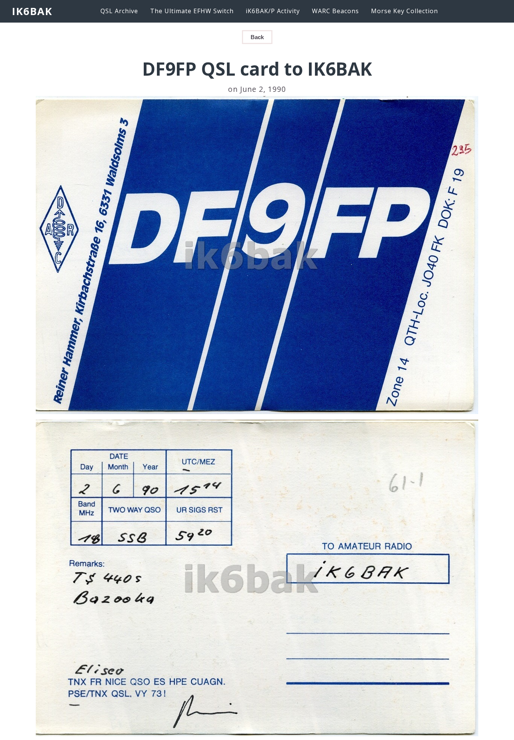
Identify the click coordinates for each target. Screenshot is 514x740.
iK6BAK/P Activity (273, 11)
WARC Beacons (335, 11)
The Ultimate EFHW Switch (192, 11)
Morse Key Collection (404, 11)
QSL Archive (119, 11)
